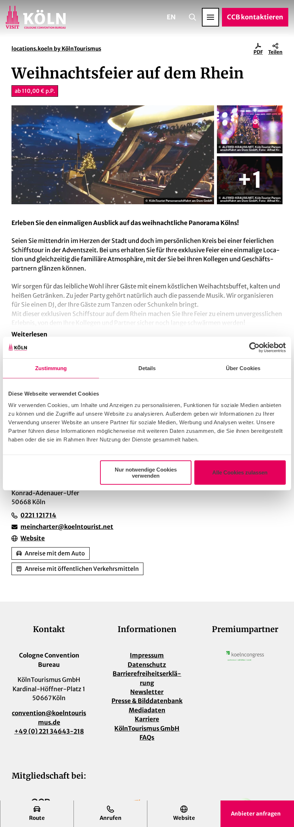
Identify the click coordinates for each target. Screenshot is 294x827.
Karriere (147, 719)
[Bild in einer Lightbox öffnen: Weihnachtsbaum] (250, 129)
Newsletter (146, 692)
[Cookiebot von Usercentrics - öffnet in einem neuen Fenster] (254, 347)
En (171, 17)
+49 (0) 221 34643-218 (49, 731)
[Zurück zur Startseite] (36, 17)
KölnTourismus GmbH (146, 728)
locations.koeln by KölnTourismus (56, 48)
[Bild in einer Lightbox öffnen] (245, 655)
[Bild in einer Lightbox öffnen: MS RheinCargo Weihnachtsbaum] (112, 154)
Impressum (147, 655)
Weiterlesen (29, 334)
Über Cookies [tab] (243, 368)
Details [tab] (147, 368)
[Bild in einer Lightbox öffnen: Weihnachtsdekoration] (250, 180)
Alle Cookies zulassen (239, 472)
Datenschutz (147, 665)
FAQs (146, 737)
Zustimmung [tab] (51, 368)
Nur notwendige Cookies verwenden (146, 472)
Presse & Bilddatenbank (147, 701)
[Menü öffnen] (210, 17)
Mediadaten (147, 710)
